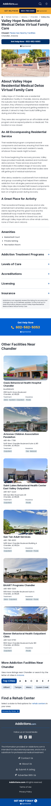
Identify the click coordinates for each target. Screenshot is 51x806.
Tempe (18, 687)
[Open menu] (46, 3)
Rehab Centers (12, 17)
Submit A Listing (27, 769)
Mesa (28, 687)
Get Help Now (11, 11)
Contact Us (27, 758)
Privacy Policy (25, 791)
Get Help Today (24, 800)
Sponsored (43, 11)
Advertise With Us (27, 775)
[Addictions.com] (2, 17)
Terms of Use (25, 787)
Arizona (24, 17)
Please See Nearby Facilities (22, 33)
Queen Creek (42, 687)
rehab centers (39, 703)
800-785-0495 (27, 11)
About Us (27, 763)
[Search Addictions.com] (40, 4)
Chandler (34, 17)
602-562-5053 (27, 327)
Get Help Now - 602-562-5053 (25, 41)
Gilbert (6, 687)
